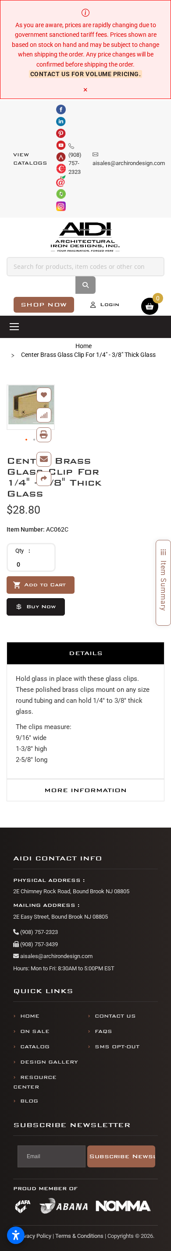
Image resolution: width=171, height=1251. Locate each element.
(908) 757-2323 (38, 932)
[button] (27, 440)
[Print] (43, 434)
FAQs (103, 1031)
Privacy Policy (34, 1236)
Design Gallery (49, 1062)
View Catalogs (30, 159)
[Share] (43, 478)
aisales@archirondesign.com (56, 956)
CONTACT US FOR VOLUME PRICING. (85, 74)
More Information (85, 790)
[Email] (43, 459)
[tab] (85, 653)
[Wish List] (43, 395)
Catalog (35, 1047)
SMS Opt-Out (117, 1047)
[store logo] (85, 237)
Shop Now (44, 304)
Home (83, 345)
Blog (29, 1101)
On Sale (35, 1031)
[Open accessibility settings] (16, 1235)
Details (86, 653)
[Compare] (43, 415)
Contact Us (115, 1016)
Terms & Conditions (79, 1236)
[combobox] (85, 266)
